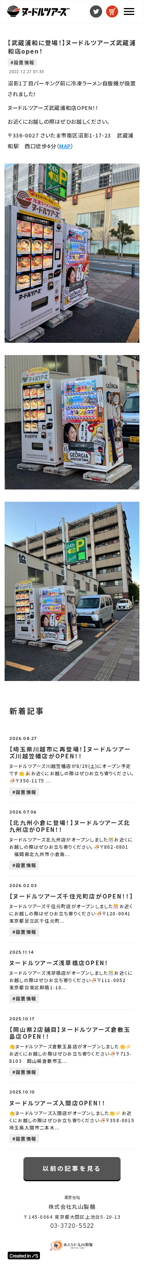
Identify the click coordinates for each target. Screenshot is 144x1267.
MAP (65, 146)
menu (129, 11)
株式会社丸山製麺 (72, 1206)
